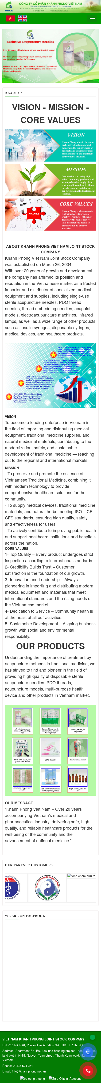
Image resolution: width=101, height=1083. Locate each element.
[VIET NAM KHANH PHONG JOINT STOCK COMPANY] (50, 6)
